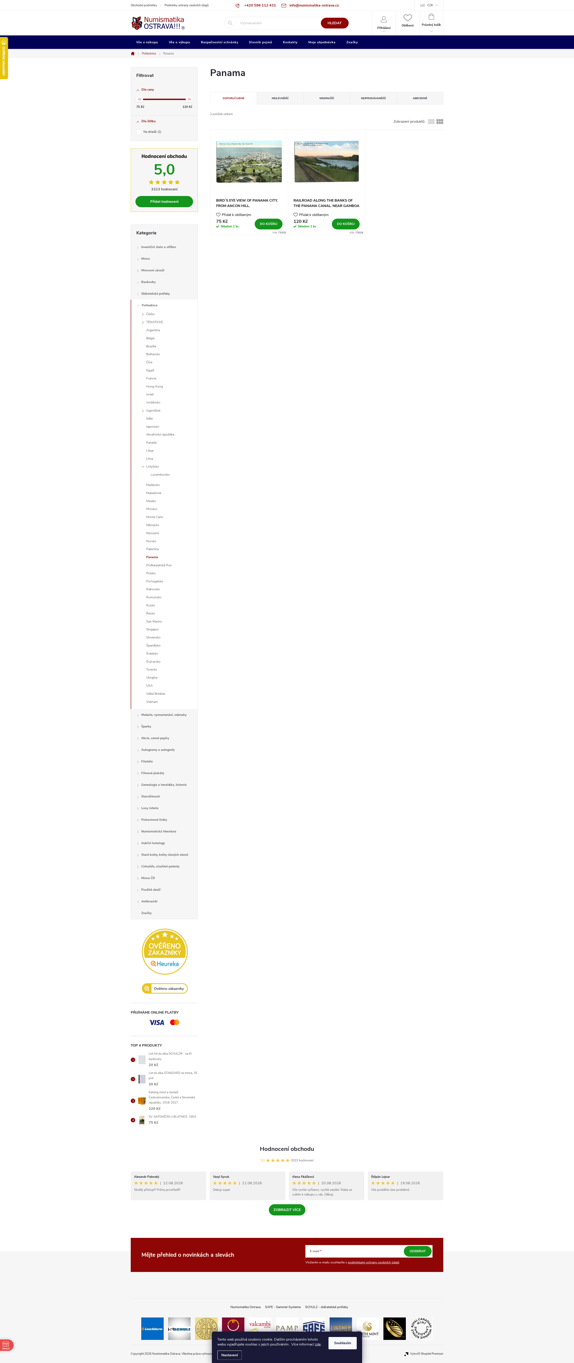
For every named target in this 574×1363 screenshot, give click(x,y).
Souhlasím (342, 1343)
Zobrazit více (287, 1209)
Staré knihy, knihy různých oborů (164, 855)
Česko (150, 314)
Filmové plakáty (152, 773)
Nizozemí (152, 533)
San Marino (154, 621)
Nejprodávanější (373, 98)
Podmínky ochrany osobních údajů (187, 5)
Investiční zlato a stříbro (158, 247)
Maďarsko (153, 485)
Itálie (149, 418)
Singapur (152, 629)
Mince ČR (148, 878)
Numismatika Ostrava (245, 1307)
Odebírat (418, 1251)
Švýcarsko (153, 662)
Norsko (151, 541)
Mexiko (151, 501)
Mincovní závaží (152, 270)
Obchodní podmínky (144, 5)
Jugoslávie (153, 410)
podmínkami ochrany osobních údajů (373, 1262)
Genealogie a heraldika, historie (164, 785)
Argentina (153, 330)
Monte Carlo (154, 517)
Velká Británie (155, 694)
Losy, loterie (149, 808)
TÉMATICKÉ (154, 322)
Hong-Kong (154, 386)
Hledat (335, 23)
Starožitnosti (150, 796)
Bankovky (148, 282)
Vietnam (152, 702)
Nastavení (229, 1355)
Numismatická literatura (158, 831)
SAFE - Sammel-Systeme (283, 1307)
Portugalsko (154, 581)
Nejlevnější (280, 98)
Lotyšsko (152, 466)
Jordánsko (153, 402)
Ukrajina (151, 677)
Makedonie (153, 493)
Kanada (151, 442)
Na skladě (152, 132)
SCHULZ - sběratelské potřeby (326, 1307)
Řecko (150, 613)
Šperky (146, 726)
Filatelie (147, 761)
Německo (152, 525)
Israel (150, 394)
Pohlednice (149, 305)
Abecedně (420, 98)
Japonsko (152, 427)
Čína (149, 362)
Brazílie (151, 346)
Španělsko (153, 645)
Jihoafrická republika (160, 434)
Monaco (151, 509)
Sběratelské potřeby (155, 294)
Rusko (150, 605)
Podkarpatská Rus (159, 565)
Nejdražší (327, 98)
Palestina (152, 549)
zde (318, 1344)
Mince (145, 259)
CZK (430, 5)
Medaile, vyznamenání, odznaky (164, 715)
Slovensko (153, 637)
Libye (150, 451)
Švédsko (152, 653)
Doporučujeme (233, 98)
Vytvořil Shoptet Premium (426, 1354)
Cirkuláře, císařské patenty (160, 866)
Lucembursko (160, 474)
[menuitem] (147, 42)
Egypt (150, 370)
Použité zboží (151, 890)
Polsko (151, 573)
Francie (151, 378)
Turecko (151, 669)
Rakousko (153, 589)
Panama (152, 557)
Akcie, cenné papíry (155, 738)
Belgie (150, 338)
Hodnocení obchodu (287, 1149)
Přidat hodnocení (164, 201)
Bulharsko (153, 354)
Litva (149, 459)
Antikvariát (149, 901)
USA (149, 686)
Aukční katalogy (153, 843)
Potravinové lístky (154, 820)
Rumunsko (153, 597)
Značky (146, 913)
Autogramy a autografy (158, 750)
